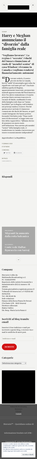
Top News (6, 146)
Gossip (4, 31)
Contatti (18, 414)
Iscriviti (9, 347)
